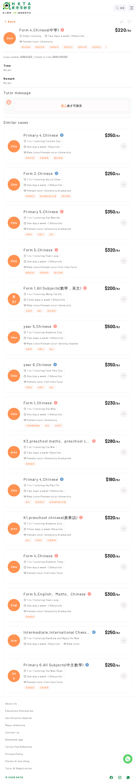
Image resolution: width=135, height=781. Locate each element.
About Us (11, 703)
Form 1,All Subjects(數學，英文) (52, 288)
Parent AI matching (17, 761)
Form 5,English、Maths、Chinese (55, 594)
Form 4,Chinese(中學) (39, 30)
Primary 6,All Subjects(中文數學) (53, 665)
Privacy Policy (14, 753)
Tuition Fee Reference (18, 746)
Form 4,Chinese (38, 556)
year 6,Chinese (38, 364)
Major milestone (15, 725)
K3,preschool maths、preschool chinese (57, 441)
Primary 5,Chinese (41, 211)
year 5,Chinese (38, 326)
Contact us (12, 732)
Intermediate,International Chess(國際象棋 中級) (57, 632)
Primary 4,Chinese (41, 135)
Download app (14, 739)
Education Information (19, 710)
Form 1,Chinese (38, 403)
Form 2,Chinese (38, 173)
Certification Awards (18, 717)
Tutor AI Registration (18, 768)
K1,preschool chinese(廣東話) (50, 517)
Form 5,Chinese (38, 250)
